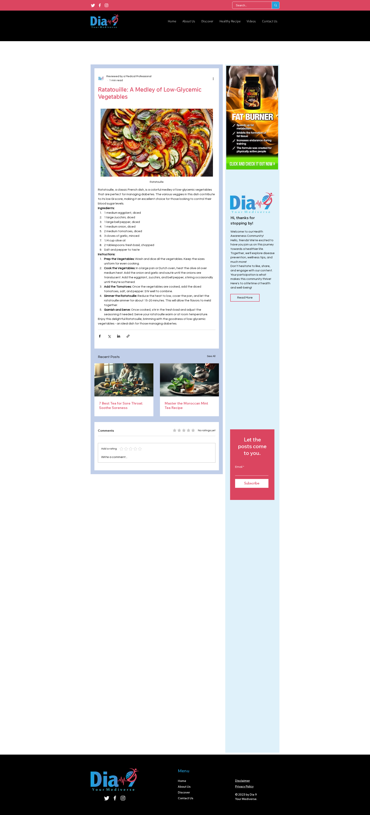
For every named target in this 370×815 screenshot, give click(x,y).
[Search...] (275, 5)
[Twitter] (93, 5)
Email (238, 466)
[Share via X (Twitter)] (109, 336)
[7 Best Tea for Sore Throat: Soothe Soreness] (123, 379)
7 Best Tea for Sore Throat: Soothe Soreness (121, 405)
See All (211, 356)
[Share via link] (128, 336)
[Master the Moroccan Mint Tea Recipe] (189, 379)
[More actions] (213, 78)
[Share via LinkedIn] (118, 336)
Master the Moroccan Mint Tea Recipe (186, 405)
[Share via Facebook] (100, 336)
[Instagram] (106, 5)
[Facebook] (99, 5)
